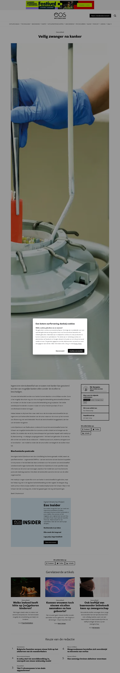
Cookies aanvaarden (76, 351)
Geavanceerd (60, 351)
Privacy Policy (78, 343)
